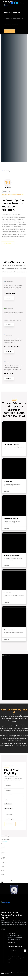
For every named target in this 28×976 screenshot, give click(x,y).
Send (2, 882)
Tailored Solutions (10, 293)
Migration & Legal (9, 18)
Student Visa (8, 481)
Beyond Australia (9, 24)
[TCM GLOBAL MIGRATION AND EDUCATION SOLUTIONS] (5, 7)
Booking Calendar (5, 841)
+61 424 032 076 (12, 1)
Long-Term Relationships (12, 347)
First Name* (3, 859)
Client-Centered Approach (12, 320)
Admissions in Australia (11, 444)
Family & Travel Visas (18, 18)
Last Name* (3, 863)
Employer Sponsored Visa (12, 556)
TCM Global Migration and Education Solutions (15, 972)
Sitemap (3, 929)
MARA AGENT (9, 31)
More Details (7, 53)
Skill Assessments (9, 630)
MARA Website (11, 942)
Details (2, 874)
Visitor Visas (7, 593)
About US (6, 12)
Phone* (2, 870)
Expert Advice (8, 373)
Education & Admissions (14, 12)
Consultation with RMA (11, 519)
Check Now (9, 824)
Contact (15, 24)
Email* (2, 866)
